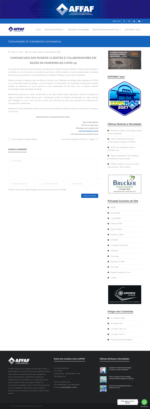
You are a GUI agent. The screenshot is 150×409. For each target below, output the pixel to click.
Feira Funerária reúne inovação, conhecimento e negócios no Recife (121, 140)
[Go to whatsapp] (144, 402)
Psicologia (115, 256)
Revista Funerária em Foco (121, 272)
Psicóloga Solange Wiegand (121, 340)
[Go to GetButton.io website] (144, 406)
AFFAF (113, 207)
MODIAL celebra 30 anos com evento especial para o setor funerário (123, 165)
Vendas (113, 278)
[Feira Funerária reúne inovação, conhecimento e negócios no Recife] (103, 379)
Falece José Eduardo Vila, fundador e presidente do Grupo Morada (123, 157)
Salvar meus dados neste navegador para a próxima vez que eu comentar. (38, 190)
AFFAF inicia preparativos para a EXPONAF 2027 (121, 148)
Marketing (114, 251)
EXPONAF (114, 240)
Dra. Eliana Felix (116, 323)
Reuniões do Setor (118, 262)
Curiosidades (116, 218)
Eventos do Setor (117, 234)
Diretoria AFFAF (116, 224)
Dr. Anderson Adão (118, 318)
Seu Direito (115, 267)
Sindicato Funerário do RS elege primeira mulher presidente (125, 132)
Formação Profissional (119, 245)
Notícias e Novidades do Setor (49, 52)
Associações (115, 213)
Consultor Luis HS (117, 334)
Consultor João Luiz (118, 329)
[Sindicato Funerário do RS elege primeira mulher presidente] (103, 370)
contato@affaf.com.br (68, 387)
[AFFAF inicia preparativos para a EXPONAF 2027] (103, 388)
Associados (32, 52)
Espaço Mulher (116, 229)
